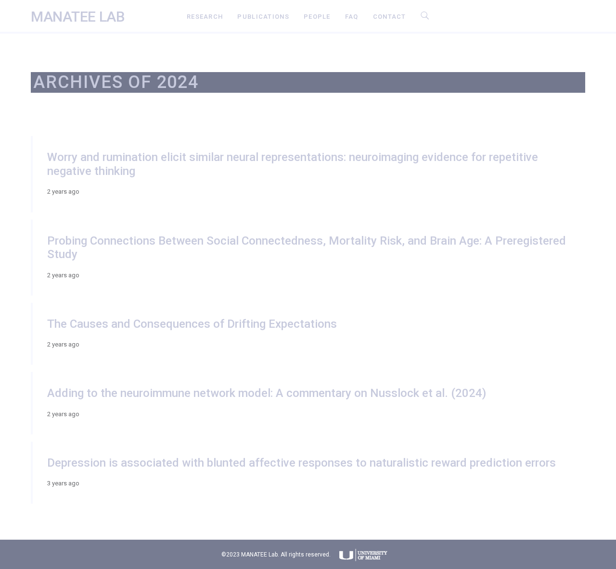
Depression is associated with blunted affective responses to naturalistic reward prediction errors (301, 463)
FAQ (352, 16)
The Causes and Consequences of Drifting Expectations (192, 324)
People (317, 16)
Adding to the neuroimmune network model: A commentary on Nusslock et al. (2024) (266, 393)
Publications (263, 16)
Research (205, 16)
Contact (389, 16)
